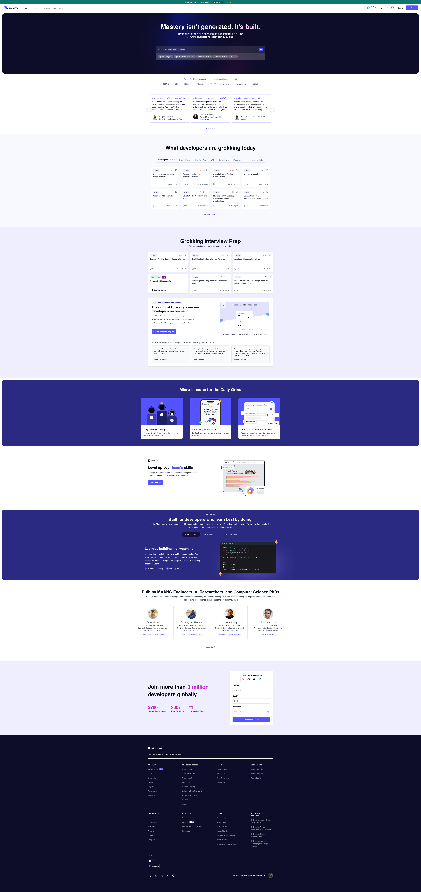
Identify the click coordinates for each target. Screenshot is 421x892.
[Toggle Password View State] (267, 711)
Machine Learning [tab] (240, 160)
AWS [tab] (212, 160)
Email (235, 696)
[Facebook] (151, 877)
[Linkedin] (156, 877)
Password (237, 706)
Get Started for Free (251, 719)
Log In (400, 8)
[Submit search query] (261, 49)
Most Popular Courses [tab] (166, 159)
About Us (209, 647)
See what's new (209, 214)
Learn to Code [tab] (257, 160)
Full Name (237, 685)
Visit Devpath (155, 482)
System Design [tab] (185, 160)
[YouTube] (168, 877)
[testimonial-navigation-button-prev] (149, 109)
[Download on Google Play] (158, 866)
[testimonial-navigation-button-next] (272, 109)
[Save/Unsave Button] (176, 170)
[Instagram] (174, 877)
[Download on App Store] (158, 861)
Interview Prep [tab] (200, 160)
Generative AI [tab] (224, 160)
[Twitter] (162, 877)
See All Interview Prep (162, 331)
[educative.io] (11, 7)
